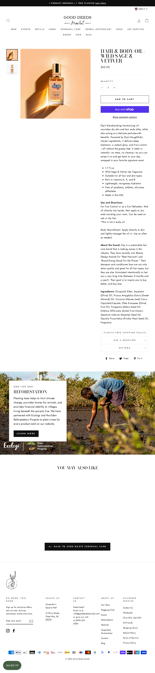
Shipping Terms (130, 627)
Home (52, 29)
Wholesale (128, 612)
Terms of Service (130, 637)
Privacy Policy (129, 642)
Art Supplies (135, 29)
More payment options (125, 117)
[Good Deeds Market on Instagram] (8, 630)
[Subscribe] (31, 621)
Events (26, 29)
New (14, 29)
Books (67, 34)
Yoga (119, 29)
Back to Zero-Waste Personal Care (79, 546)
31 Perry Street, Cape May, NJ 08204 (53, 616)
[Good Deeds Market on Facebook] (14, 630)
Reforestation (107, 619)
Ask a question (125, 340)
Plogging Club (107, 609)
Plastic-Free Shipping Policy (125, 332)
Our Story (105, 604)
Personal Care (71, 29)
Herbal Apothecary (98, 29)
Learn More (26, 433)
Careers (104, 638)
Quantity (107, 81)
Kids (78, 34)
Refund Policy (129, 632)
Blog (103, 643)
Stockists (105, 624)
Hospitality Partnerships (106, 631)
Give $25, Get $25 (132, 617)
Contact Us (128, 607)
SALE (89, 34)
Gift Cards (128, 622)
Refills (39, 29)
